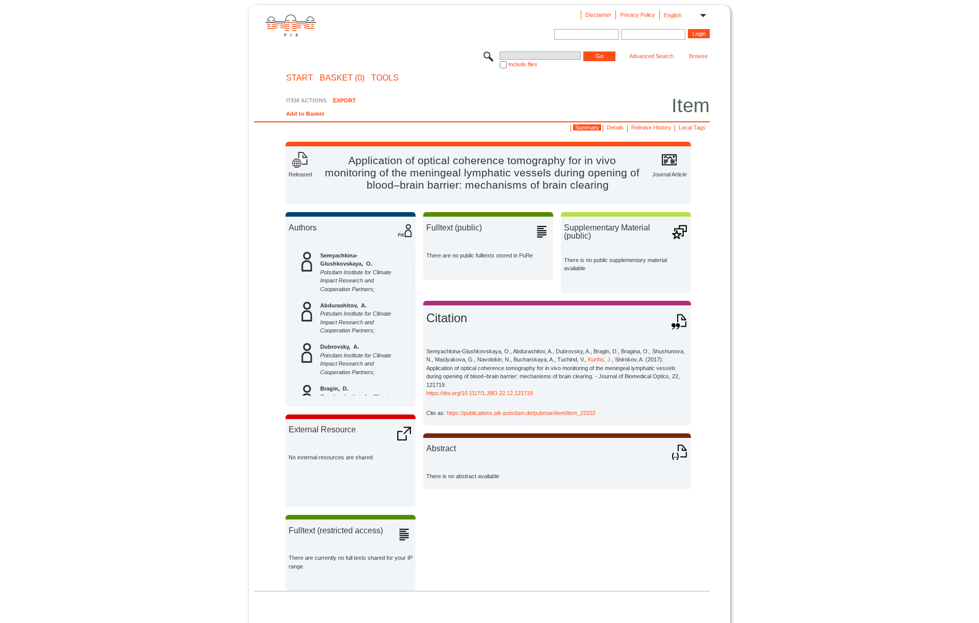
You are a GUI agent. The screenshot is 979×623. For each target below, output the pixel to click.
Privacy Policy (637, 15)
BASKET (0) (342, 78)
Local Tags (692, 127)
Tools (385, 78)
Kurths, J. (600, 359)
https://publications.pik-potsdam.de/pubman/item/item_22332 (521, 413)
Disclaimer (598, 15)
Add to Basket (305, 114)
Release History (651, 127)
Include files (522, 64)
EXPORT (344, 100)
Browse (698, 56)
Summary (587, 127)
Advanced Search (651, 56)
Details (615, 127)
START (299, 78)
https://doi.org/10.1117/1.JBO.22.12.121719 (479, 393)
